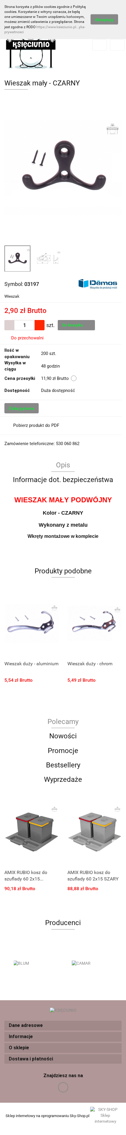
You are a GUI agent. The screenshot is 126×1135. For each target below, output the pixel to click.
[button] (63, 1025)
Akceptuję (104, 19)
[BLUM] (33, 964)
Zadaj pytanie (21, 408)
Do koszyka (73, 325)
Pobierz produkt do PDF (36, 425)
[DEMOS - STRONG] (98, 283)
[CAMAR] (92, 964)
